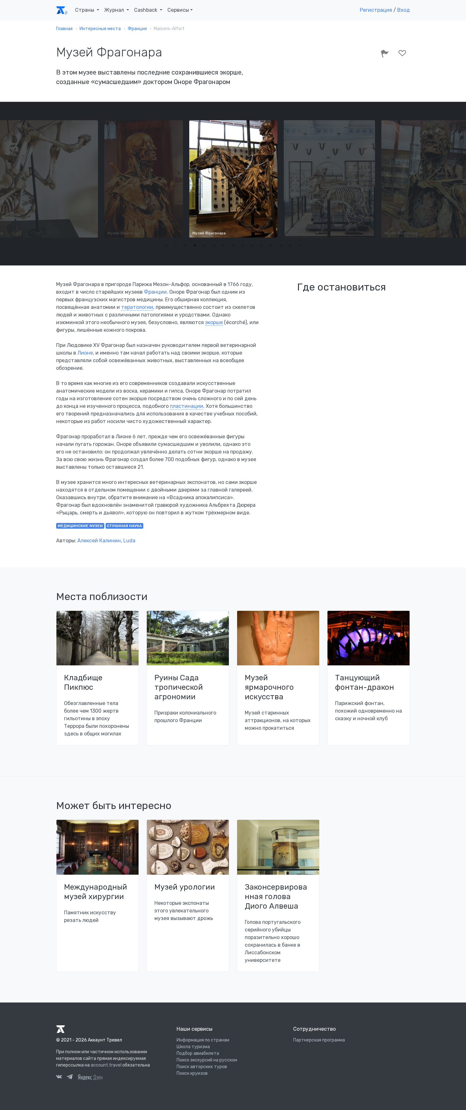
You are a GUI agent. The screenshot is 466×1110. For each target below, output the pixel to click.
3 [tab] (185, 245)
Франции (155, 292)
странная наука (124, 526)
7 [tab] (223, 245)
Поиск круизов (192, 1073)
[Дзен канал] (90, 1077)
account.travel (106, 1065)
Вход (403, 10)
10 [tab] (252, 245)
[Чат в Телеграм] (70, 1077)
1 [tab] (166, 245)
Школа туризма (193, 1046)
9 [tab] (242, 245)
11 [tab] (261, 245)
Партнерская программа (319, 1040)
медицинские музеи (80, 526)
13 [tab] (280, 245)
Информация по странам (203, 1040)
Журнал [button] (114, 10)
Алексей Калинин (99, 541)
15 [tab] (299, 245)
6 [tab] (214, 245)
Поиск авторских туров (202, 1066)
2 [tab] (176, 245)
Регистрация (376, 10)
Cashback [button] (146, 10)
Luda (129, 541)
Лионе (85, 353)
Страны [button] (85, 10)
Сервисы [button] (178, 10)
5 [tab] (204, 245)
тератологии (137, 307)
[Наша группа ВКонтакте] (59, 1077)
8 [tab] (233, 245)
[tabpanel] (233, 179)
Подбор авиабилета (198, 1053)
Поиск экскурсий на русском (207, 1060)
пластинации (186, 406)
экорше (214, 322)
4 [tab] (195, 245)
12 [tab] (271, 245)
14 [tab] (290, 245)
